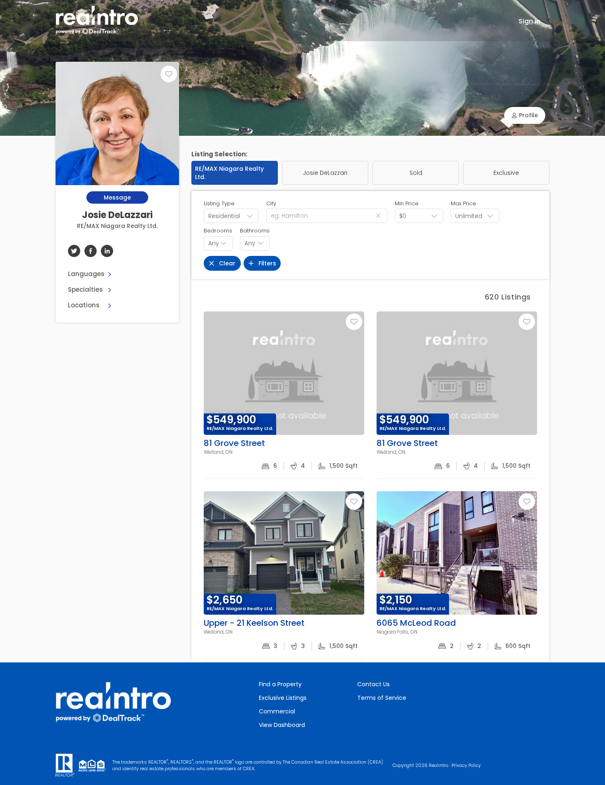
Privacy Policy (466, 765)
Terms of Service (381, 698)
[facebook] (90, 251)
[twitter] (74, 251)
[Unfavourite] (169, 74)
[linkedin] (107, 251)
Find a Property (280, 684)
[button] (524, 115)
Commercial (277, 711)
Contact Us (373, 684)
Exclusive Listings (283, 698)
